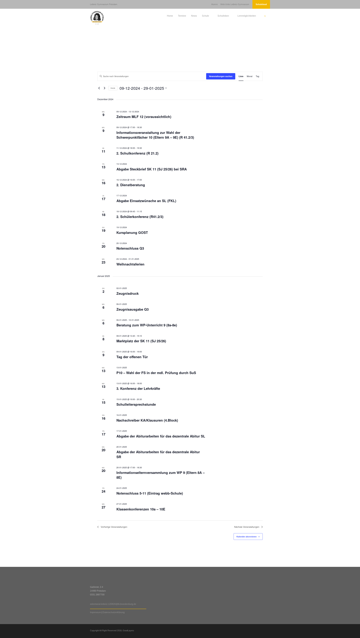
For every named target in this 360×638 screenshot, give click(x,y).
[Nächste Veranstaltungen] (104, 88)
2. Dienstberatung (130, 184)
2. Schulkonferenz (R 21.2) (137, 153)
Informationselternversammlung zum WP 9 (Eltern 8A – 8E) (160, 475)
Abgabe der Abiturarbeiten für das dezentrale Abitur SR (158, 454)
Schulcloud (261, 4)
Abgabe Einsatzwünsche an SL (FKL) (146, 200)
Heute (113, 88)
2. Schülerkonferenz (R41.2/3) (139, 216)
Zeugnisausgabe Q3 (132, 309)
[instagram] (269, 631)
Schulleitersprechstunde (136, 404)
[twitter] (264, 631)
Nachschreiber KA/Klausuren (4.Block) (147, 420)
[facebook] (249, 631)
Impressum (95, 612)
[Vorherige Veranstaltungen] (99, 88)
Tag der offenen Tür (132, 356)
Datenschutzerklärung (114, 612)
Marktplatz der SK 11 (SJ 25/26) (141, 340)
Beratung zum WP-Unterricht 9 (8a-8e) (146, 325)
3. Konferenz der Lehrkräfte (138, 388)
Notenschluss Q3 (130, 248)
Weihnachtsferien (130, 264)
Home (170, 16)
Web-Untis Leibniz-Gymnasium (234, 4)
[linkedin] (254, 631)
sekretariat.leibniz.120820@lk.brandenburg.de (113, 604)
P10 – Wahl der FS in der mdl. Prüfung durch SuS (156, 372)
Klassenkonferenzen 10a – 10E (140, 509)
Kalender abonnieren (247, 536)
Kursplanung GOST (132, 232)
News (194, 16)
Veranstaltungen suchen (220, 76)
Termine (182, 16)
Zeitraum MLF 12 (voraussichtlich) (143, 116)
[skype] (259, 631)
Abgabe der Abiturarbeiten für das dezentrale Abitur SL (160, 436)
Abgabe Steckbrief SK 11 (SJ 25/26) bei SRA (151, 169)
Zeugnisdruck (127, 293)
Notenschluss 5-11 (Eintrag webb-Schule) (149, 493)
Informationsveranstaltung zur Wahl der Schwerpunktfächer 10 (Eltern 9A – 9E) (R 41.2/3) (155, 135)
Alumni (214, 4)
